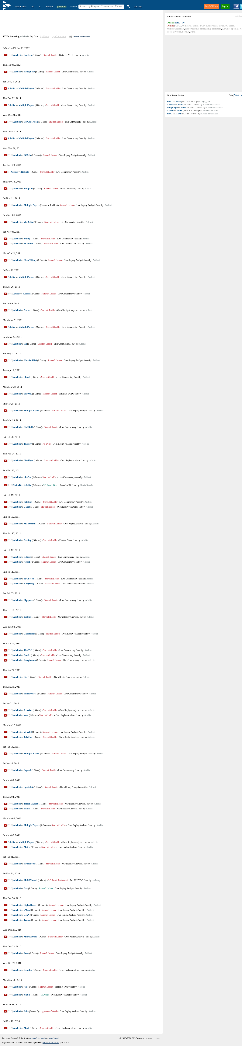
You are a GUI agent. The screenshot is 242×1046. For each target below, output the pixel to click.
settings (138, 6)
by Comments (59, 36)
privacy (149, 1038)
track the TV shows (51, 1042)
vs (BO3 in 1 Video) (183, 104)
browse (49, 6)
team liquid (54, 1038)
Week (236, 95)
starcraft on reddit (38, 1038)
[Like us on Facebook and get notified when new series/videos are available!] (236, 8)
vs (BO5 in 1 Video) (182, 101)
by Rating (45, 36)
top (32, 6)
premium (61, 6)
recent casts (20, 6)
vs (27, 55)
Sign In (225, 6)
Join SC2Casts (211, 6)
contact (157, 1038)
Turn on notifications (81, 37)
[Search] (128, 6)
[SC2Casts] (7, 6)
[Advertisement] (82, 22)
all (40, 6)
